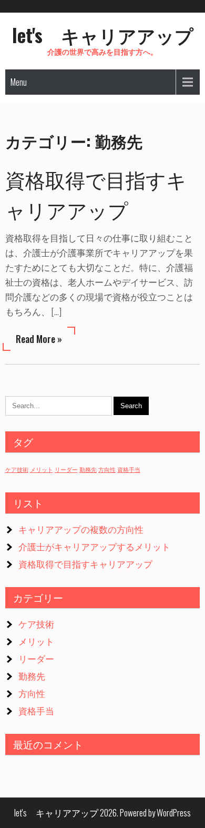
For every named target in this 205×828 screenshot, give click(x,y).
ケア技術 (16, 469)
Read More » (39, 339)
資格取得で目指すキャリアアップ (85, 563)
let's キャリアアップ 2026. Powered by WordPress (102, 812)
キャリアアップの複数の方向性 (81, 529)
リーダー (66, 469)
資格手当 (128, 469)
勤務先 (88, 469)
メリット (41, 469)
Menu (19, 82)
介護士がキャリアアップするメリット (94, 546)
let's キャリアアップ (102, 34)
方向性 (107, 469)
